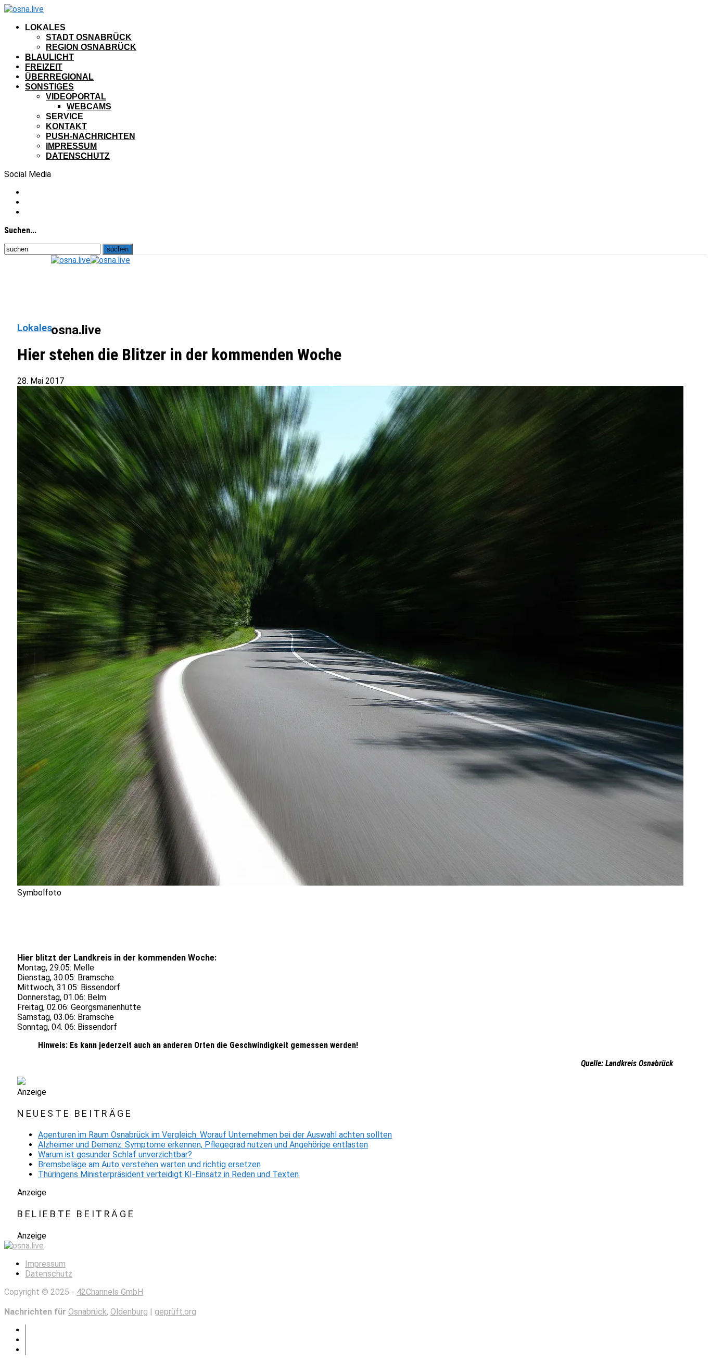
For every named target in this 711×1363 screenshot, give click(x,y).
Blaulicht (49, 57)
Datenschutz (78, 156)
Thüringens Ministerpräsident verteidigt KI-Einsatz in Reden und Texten (168, 1174)
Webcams (89, 106)
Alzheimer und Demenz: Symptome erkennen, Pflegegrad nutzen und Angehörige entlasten (203, 1145)
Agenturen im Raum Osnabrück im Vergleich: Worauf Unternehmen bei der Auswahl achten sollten (215, 1135)
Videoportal (76, 96)
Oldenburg (129, 1312)
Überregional (59, 76)
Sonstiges (49, 86)
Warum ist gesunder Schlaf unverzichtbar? (115, 1154)
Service (64, 116)
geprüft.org (175, 1312)
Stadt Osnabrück (89, 37)
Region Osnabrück (91, 47)
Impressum (71, 146)
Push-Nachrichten (90, 136)
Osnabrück (87, 1312)
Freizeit (43, 66)
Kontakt (66, 126)
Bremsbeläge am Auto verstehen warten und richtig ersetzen (149, 1164)
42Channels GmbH (110, 1292)
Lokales (45, 27)
